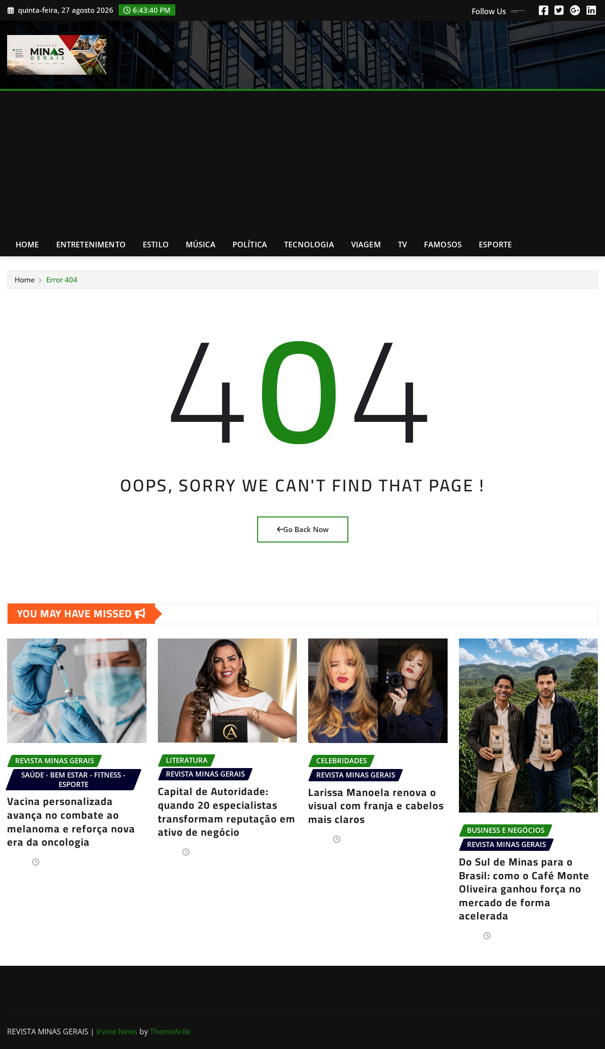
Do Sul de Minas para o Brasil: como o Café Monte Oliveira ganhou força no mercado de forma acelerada (524, 889)
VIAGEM (366, 244)
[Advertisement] (302, 162)
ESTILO (156, 244)
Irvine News (117, 1031)
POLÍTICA (250, 244)
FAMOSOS (443, 244)
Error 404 (62, 279)
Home (27, 244)
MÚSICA (201, 244)
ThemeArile (170, 1031)
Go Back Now (305, 529)
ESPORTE (495, 244)
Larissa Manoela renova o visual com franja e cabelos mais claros (376, 805)
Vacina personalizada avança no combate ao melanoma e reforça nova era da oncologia (71, 821)
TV (402, 244)
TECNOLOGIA (309, 244)
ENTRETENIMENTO (91, 244)
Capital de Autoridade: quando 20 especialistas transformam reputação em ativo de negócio (226, 811)
